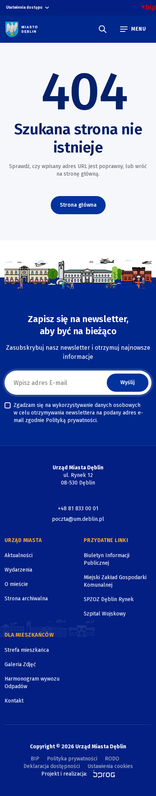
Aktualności (19, 555)
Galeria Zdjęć (20, 664)
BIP (35, 758)
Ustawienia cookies (110, 766)
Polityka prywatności (72, 758)
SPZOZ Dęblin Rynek (109, 599)
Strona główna (78, 205)
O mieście (16, 584)
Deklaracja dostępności (51, 766)
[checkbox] (8, 405)
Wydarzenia (18, 570)
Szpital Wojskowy (105, 614)
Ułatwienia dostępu (24, 7)
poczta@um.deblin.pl (78, 519)
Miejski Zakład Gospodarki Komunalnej (115, 581)
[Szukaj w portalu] (103, 29)
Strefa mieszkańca (27, 650)
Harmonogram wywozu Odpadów (32, 683)
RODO (112, 758)
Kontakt (14, 701)
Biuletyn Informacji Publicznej (106, 559)
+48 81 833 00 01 (78, 508)
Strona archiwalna (26, 598)
